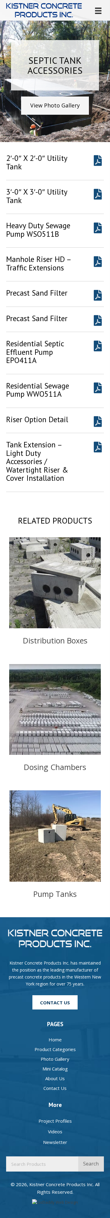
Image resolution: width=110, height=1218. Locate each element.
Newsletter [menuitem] (55, 1142)
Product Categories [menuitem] (55, 1049)
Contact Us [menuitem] (55, 1088)
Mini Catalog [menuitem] (55, 1069)
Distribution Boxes (55, 640)
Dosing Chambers (55, 767)
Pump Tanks (55, 894)
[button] (55, 106)
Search (91, 1163)
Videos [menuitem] (55, 1131)
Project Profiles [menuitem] (55, 1121)
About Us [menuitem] (55, 1078)
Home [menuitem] (55, 1039)
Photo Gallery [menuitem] (55, 1059)
